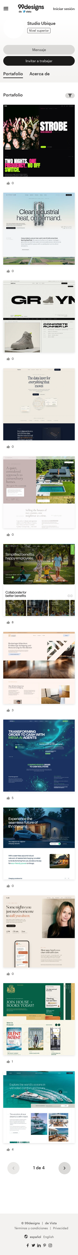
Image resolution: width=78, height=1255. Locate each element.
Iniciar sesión (64, 9)
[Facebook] (27, 1245)
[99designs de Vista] (31, 8)
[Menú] (6, 8)
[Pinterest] (44, 1245)
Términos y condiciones (31, 1228)
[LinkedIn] (39, 1245)
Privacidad (60, 1228)
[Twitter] (33, 1245)
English (48, 1237)
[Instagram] (50, 1245)
